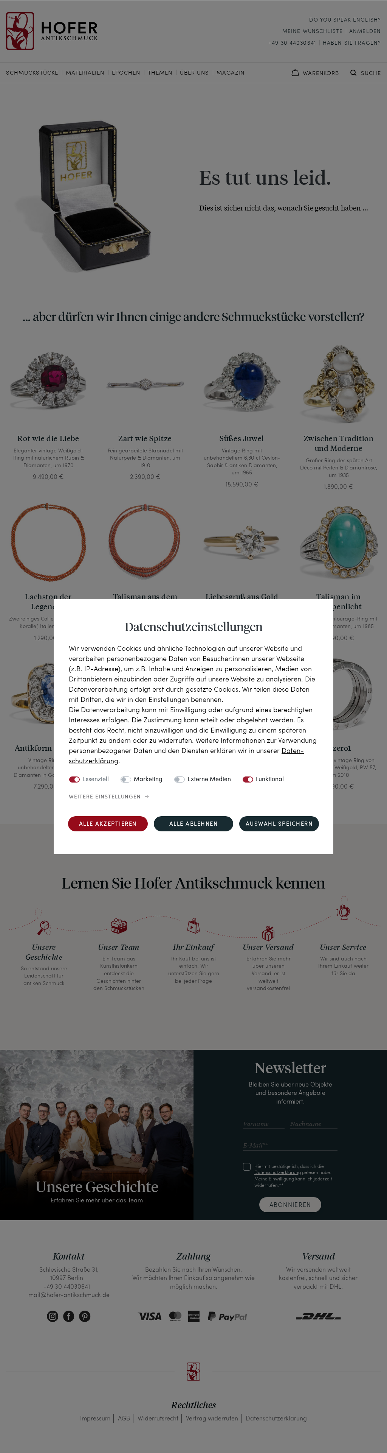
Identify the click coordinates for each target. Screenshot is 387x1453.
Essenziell (95, 779)
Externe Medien (209, 779)
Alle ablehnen (193, 824)
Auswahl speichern (279, 824)
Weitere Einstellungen (105, 797)
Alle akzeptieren (108, 824)
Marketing (148, 779)
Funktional (270, 779)
